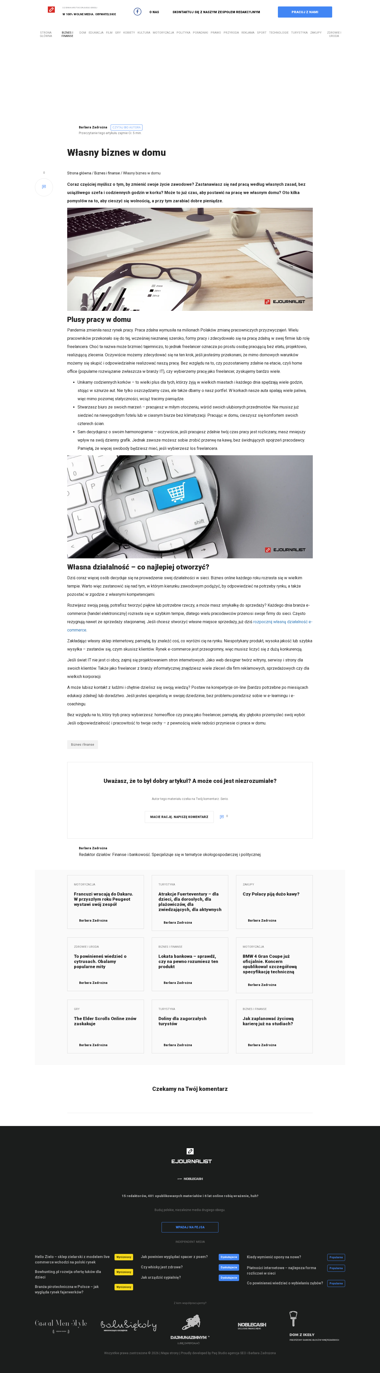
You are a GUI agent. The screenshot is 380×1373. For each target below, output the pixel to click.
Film (109, 32)
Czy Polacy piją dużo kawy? (271, 894)
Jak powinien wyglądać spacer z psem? (174, 1257)
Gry (118, 32)
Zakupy (316, 32)
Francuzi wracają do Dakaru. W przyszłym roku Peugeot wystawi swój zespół (103, 899)
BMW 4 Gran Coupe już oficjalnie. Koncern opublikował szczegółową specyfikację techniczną (270, 964)
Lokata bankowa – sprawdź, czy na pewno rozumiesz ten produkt (188, 961)
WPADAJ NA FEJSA (190, 1227)
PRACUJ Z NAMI (305, 12)
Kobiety (129, 32)
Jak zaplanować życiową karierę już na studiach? (268, 1021)
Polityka (183, 32)
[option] (66, 1329)
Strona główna (46, 34)
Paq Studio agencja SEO (229, 1353)
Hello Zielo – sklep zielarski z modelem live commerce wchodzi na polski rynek (72, 1259)
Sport (262, 32)
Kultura (144, 32)
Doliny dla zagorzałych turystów (182, 1021)
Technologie (278, 32)
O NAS (154, 12)
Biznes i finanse (67, 34)
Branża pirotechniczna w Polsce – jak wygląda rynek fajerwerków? (67, 1289)
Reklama (247, 32)
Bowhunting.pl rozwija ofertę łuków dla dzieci (68, 1274)
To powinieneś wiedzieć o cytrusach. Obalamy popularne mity (100, 961)
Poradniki (200, 32)
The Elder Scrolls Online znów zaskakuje (105, 1021)
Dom (82, 32)
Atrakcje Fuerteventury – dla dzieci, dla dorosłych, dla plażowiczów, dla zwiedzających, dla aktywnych (190, 901)
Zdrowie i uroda (334, 34)
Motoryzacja (163, 32)
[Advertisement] (190, 87)
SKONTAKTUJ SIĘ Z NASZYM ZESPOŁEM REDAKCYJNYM (216, 12)
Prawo (216, 32)
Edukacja (96, 32)
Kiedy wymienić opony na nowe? (274, 1257)
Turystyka (299, 32)
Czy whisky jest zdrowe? (162, 1267)
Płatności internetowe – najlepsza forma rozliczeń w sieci (281, 1270)
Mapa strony (170, 1353)
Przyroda (231, 32)
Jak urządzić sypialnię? (161, 1277)
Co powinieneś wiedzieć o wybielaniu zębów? (285, 1283)
